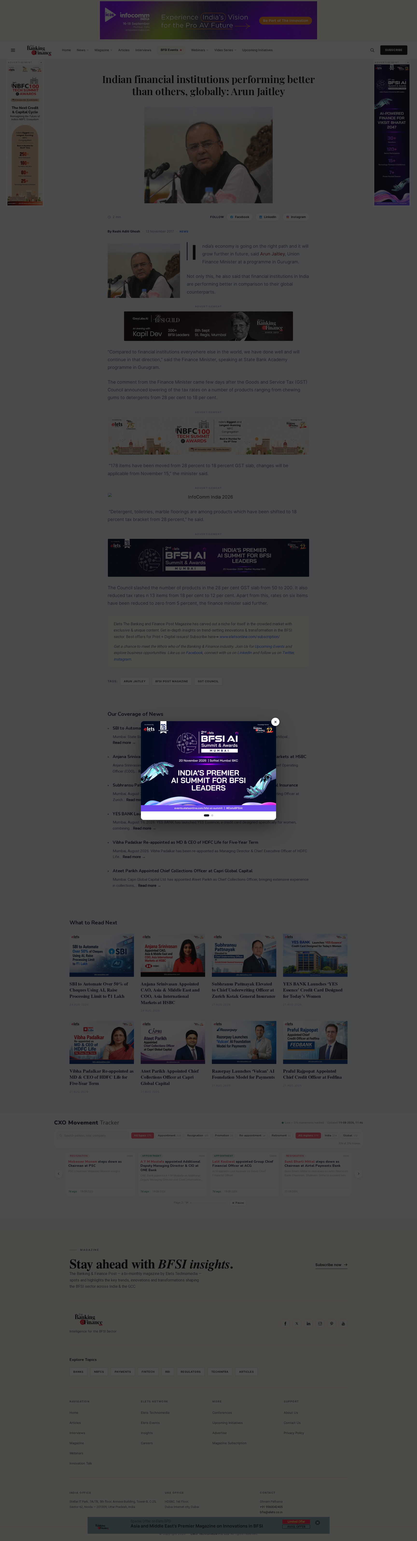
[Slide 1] (206, 815)
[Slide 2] (212, 815)
